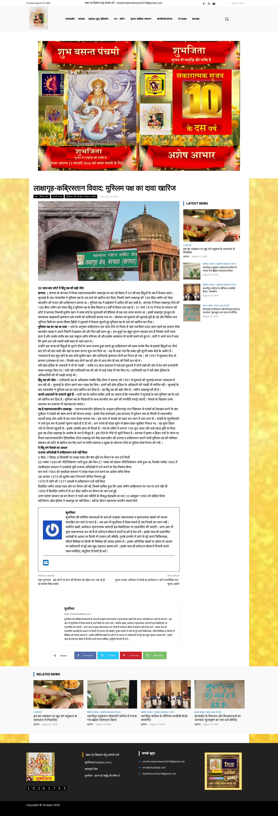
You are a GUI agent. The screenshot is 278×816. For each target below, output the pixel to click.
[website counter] (46, 790)
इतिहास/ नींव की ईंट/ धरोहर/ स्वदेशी (81, 196)
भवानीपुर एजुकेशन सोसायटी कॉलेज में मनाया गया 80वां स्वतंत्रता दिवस (220, 269)
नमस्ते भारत (57, 196)
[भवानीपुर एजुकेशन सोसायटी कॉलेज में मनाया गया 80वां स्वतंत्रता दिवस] (191, 271)
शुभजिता (69, 609)
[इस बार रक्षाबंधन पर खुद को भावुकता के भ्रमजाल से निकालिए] (211, 225)
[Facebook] (203, 3)
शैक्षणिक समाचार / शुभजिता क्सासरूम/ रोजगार (219, 264)
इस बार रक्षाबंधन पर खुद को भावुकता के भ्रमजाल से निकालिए (55, 718)
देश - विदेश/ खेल (42, 196)
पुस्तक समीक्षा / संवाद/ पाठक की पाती (216, 305)
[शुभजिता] (51, 623)
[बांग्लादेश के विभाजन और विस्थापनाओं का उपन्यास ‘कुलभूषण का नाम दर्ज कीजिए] (191, 312)
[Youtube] (214, 3)
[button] (226, 18)
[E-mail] (46, 564)
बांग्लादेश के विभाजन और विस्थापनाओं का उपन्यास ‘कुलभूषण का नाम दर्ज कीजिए (221, 311)
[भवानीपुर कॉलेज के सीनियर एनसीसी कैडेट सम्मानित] (191, 292)
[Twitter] (208, 3)
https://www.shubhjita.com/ (77, 614)
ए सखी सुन (187, 245)
